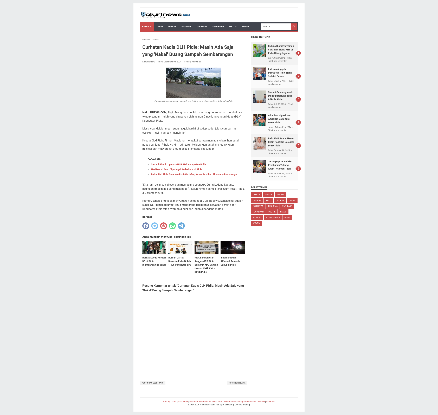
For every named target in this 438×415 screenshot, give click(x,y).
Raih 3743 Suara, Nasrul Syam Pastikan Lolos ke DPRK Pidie (281, 142)
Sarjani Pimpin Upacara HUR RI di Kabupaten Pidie (178, 164)
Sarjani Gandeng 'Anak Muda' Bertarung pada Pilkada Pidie (280, 96)
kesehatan (258, 206)
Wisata (256, 223)
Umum (160, 26)
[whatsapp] (172, 225)
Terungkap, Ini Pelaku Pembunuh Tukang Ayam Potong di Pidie (280, 165)
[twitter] (154, 225)
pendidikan (258, 212)
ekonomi (257, 200)
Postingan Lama (237, 383)
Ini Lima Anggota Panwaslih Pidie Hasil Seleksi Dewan (280, 73)
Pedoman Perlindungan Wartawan (240, 401)
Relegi (283, 212)
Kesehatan (218, 26)
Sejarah (257, 217)
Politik (233, 26)
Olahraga (202, 26)
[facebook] (145, 225)
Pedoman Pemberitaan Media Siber (205, 401)
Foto (268, 200)
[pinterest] (163, 225)
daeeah (256, 195)
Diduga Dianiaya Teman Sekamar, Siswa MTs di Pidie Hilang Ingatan (281, 50)
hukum (292, 200)
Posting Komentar (192, 62)
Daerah (172, 26)
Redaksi (261, 401)
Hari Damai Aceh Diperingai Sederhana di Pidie (176, 169)
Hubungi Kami (170, 401)
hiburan (280, 200)
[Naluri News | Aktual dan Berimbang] (165, 15)
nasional (273, 206)
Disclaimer (183, 401)
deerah (280, 195)
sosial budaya (273, 217)
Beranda (147, 26)
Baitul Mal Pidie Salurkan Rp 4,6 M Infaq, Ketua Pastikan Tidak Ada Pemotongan (194, 174)
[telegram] (181, 225)
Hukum (245, 26)
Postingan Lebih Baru (152, 383)
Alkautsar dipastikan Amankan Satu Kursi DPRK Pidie (279, 119)
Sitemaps (270, 401)
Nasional (186, 26)
